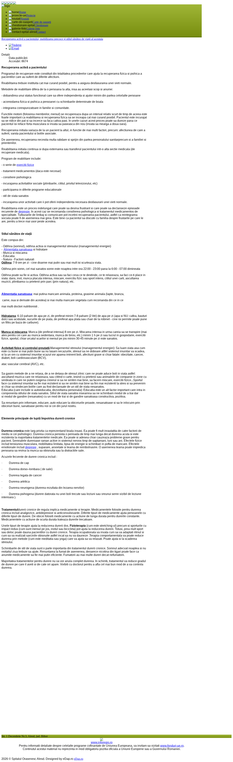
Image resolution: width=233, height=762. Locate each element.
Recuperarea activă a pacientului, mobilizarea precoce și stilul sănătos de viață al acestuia (52, 38)
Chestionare (41, 25)
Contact (41, 31)
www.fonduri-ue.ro (172, 745)
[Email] (14, 48)
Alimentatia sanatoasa (18, 249)
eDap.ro (78, 758)
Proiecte (30, 15)
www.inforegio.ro (101, 742)
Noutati (24, 18)
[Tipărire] (15, 45)
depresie (24, 211)
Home (22, 12)
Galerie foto (33, 28)
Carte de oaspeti (42, 22)
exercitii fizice (25, 164)
